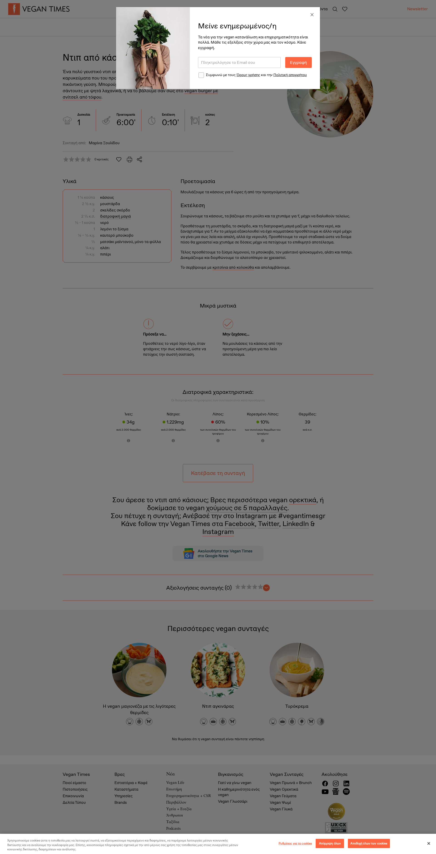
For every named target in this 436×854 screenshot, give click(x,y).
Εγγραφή (298, 62)
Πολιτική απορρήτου (290, 74)
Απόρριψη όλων (330, 843)
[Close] (312, 15)
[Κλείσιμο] (429, 843)
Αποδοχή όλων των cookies (368, 843)
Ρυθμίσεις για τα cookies (295, 843)
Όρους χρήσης (248, 74)
